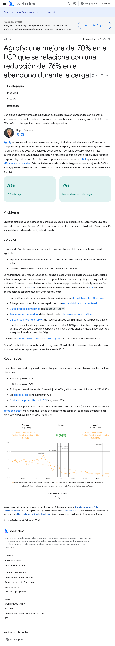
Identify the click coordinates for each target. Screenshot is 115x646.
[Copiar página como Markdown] (102, 75)
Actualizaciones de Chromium (19, 582)
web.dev (7, 39)
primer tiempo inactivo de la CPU (30, 400)
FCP (90, 287)
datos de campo (13, 410)
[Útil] (104, 39)
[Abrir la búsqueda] (69, 3)
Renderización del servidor (24, 314)
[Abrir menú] (5, 3)
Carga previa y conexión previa (27, 319)
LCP (84, 159)
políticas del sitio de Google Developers (33, 514)
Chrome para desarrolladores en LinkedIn (24, 613)
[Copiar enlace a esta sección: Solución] (20, 240)
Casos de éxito (12, 587)
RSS (6, 618)
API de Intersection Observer (87, 298)
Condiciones (9, 632)
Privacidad (23, 632)
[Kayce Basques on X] (18, 135)
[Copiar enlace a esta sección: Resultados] (24, 359)
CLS (31, 287)
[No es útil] (109, 39)
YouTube (9, 608)
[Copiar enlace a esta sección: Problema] (21, 213)
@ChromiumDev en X (15, 603)
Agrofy (7, 142)
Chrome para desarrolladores (19, 577)
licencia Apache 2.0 (70, 510)
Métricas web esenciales (17, 163)
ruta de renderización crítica (76, 314)
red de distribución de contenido (80, 303)
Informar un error (13, 560)
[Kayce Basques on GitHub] (22, 135)
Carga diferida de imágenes (25, 308)
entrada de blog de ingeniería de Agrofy (38, 338)
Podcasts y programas (15, 591)
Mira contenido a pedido (44, 12)
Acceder (107, 3)
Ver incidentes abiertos (15, 565)
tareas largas (21, 394)
